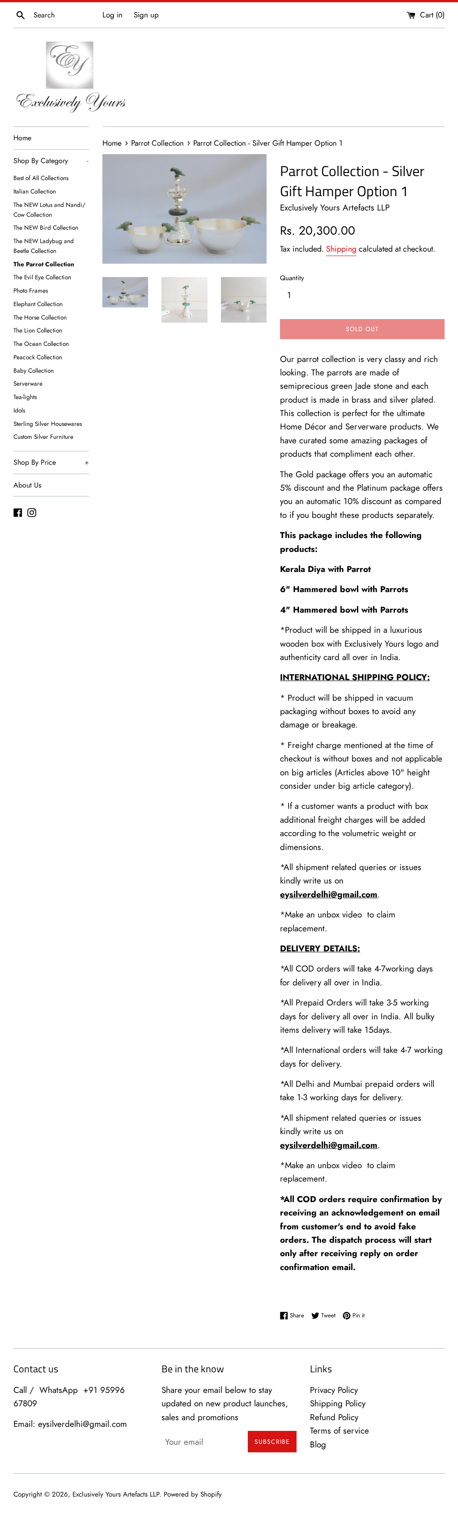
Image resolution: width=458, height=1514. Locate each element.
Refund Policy (334, 1417)
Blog (318, 1444)
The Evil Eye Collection (42, 277)
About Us (27, 485)
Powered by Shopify (193, 1494)
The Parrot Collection (43, 264)
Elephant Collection (38, 303)
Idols (19, 410)
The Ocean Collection (41, 343)
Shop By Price (51, 462)
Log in (112, 14)
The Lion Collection (37, 330)
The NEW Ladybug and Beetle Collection (43, 245)
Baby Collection (33, 370)
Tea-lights (25, 396)
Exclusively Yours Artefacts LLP (115, 1494)
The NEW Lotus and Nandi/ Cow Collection (49, 209)
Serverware (27, 383)
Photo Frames (30, 290)
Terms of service (339, 1431)
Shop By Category (50, 161)
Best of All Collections (40, 177)
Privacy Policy (334, 1390)
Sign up (146, 14)
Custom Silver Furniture (43, 436)
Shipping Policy (337, 1403)
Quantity (292, 278)
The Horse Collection (40, 317)
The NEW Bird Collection (45, 227)
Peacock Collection (37, 357)
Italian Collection (34, 191)
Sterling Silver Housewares (47, 423)
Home (22, 138)
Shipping (341, 249)
